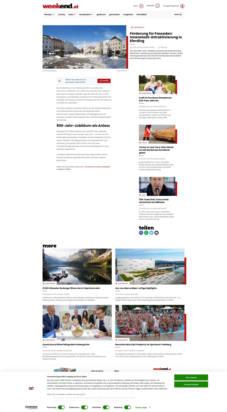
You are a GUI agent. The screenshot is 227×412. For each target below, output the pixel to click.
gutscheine (114, 14)
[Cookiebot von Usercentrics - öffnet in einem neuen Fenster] (31, 407)
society (61, 14)
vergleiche (128, 14)
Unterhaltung (146, 93)
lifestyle (48, 14)
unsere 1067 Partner (63, 380)
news (70, 14)
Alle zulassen (191, 378)
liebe (116, 371)
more (177, 14)
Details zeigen (141, 407)
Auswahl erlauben (191, 384)
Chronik (144, 143)
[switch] (84, 407)
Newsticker (150, 5)
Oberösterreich (139, 27)
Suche (135, 6)
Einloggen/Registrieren (171, 6)
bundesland (84, 14)
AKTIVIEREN (104, 81)
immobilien (142, 14)
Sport (143, 195)
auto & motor (97, 371)
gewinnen (101, 14)
